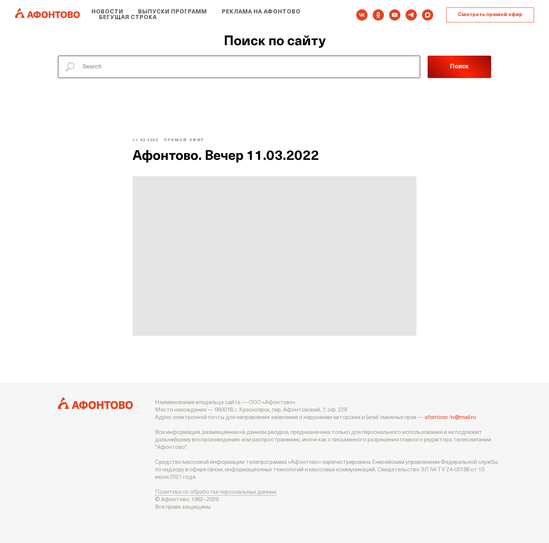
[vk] (361, 15)
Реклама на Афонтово (261, 12)
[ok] (378, 15)
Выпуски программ (172, 12)
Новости (107, 12)
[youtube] (394, 15)
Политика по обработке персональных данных (215, 492)
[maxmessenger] (427, 15)
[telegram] (411, 15)
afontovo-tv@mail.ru (450, 418)
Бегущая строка (128, 18)
